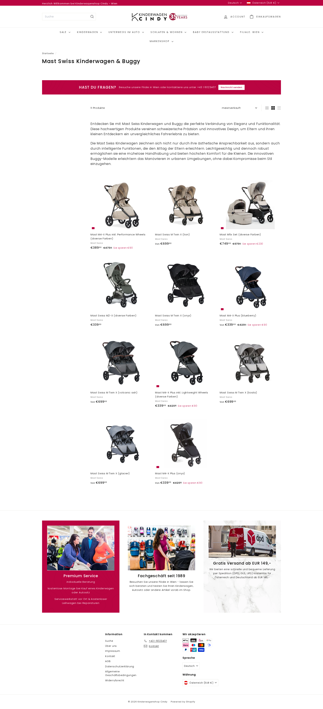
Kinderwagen (88, 32)
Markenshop (160, 41)
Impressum (112, 651)
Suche (109, 641)
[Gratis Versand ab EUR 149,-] (242, 542)
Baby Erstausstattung (212, 32)
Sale (64, 32)
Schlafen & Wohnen (167, 32)
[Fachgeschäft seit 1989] (161, 548)
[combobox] (69, 16)
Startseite (48, 53)
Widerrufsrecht (114, 680)
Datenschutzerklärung (119, 666)
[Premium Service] (80, 548)
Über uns (111, 646)
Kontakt (110, 656)
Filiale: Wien (250, 32)
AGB (108, 661)
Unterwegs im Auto (125, 32)
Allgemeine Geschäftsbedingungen (120, 673)
